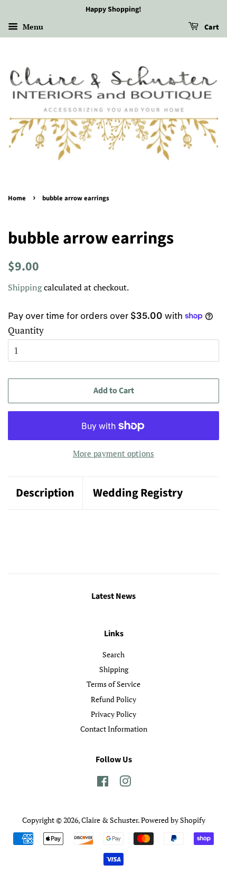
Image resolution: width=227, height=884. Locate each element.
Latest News (113, 596)
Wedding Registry (138, 493)
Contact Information (113, 729)
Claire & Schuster (109, 820)
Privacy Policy (113, 714)
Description (45, 493)
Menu (32, 27)
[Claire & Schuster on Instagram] (125, 783)
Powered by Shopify (173, 820)
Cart (211, 27)
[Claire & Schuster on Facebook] (103, 783)
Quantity (26, 330)
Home (17, 198)
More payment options (113, 453)
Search (113, 654)
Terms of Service (113, 684)
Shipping (25, 287)
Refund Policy (113, 699)
